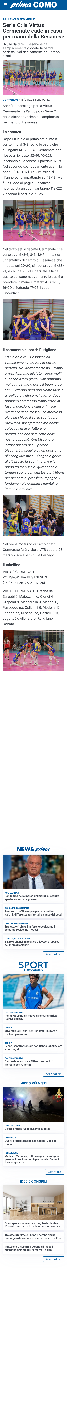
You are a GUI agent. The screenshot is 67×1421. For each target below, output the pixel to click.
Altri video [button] (54, 1171)
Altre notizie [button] (53, 954)
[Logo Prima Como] (33, 5)
